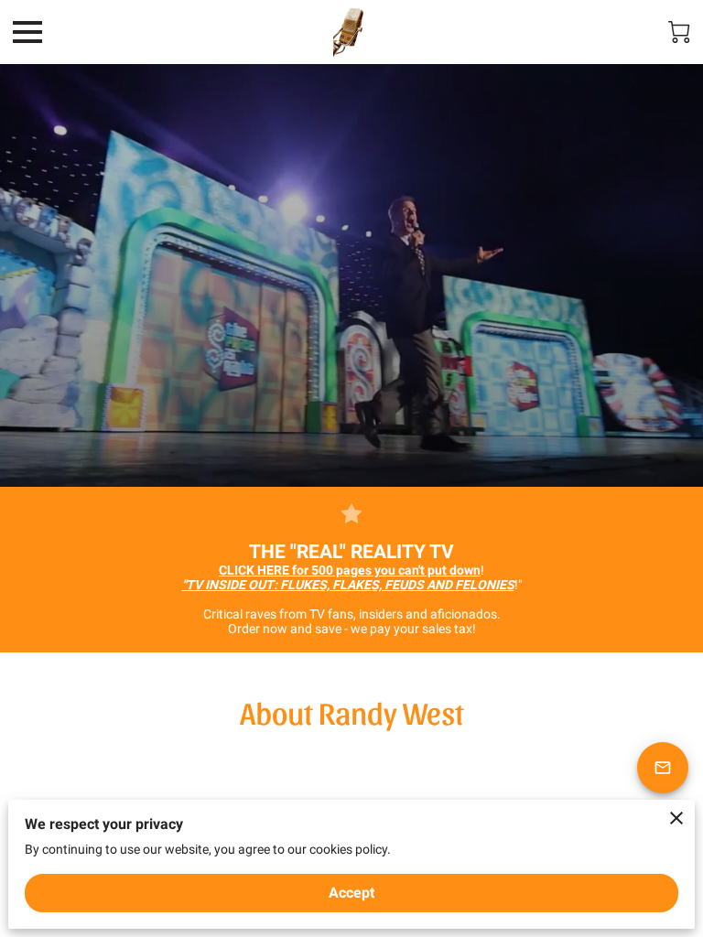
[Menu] (27, 32)
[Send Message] (662, 767)
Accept (351, 892)
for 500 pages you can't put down (350, 570)
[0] (679, 32)
